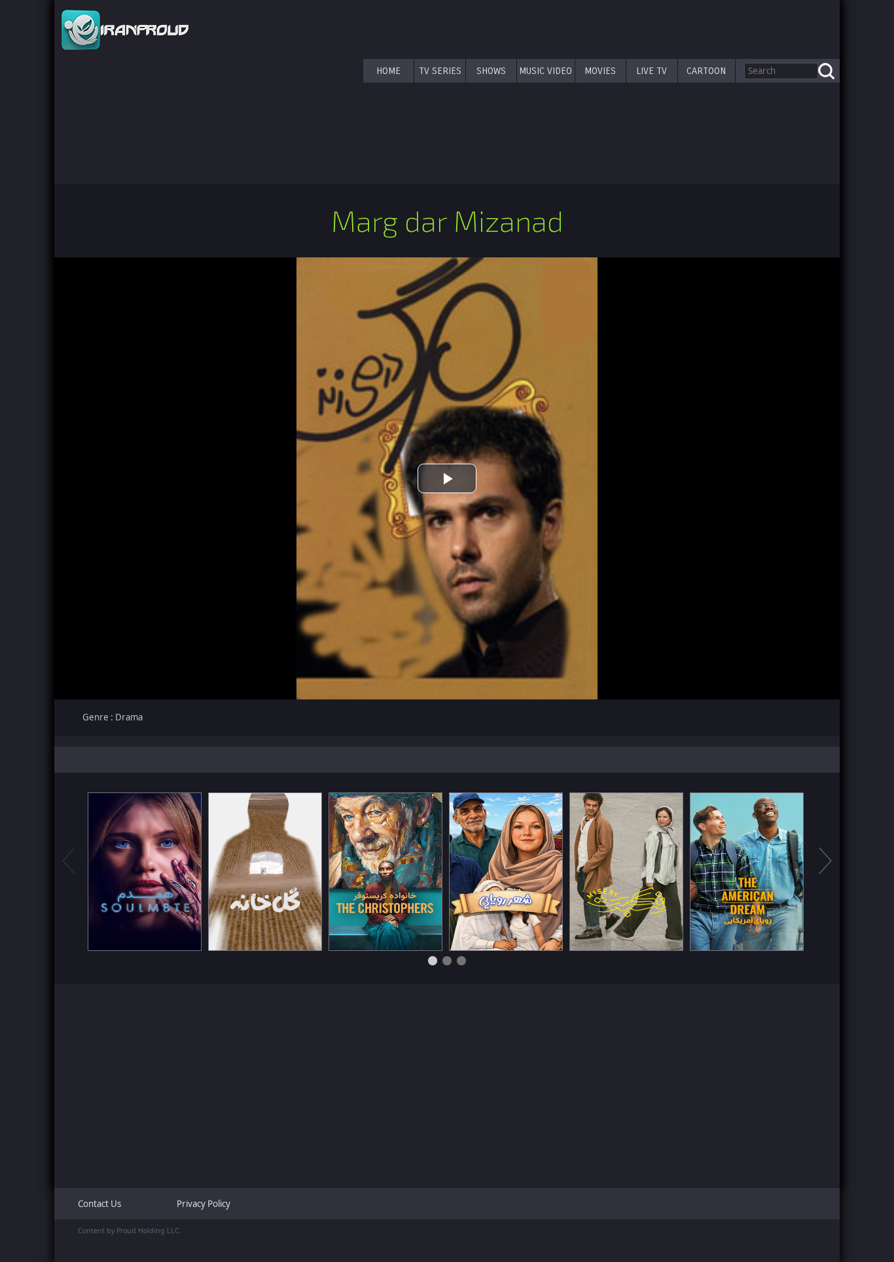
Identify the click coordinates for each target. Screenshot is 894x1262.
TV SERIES (440, 71)
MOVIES (600, 71)
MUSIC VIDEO (545, 71)
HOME (388, 71)
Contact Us (99, 1204)
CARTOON (706, 71)
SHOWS (491, 71)
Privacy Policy (203, 1204)
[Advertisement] (447, 1080)
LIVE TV (651, 71)
